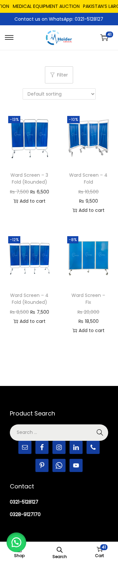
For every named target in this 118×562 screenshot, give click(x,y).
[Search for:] (59, 432)
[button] (16, 542)
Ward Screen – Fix (88, 298)
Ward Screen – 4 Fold (88, 178)
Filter (62, 75)
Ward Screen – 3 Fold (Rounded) (29, 178)
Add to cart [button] (33, 201)
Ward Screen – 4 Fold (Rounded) (29, 298)
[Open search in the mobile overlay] (59, 549)
